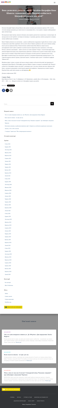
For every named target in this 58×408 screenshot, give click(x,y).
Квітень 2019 (8, 239)
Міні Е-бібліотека (9, 285)
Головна (12, 397)
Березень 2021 (8, 173)
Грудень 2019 (8, 216)
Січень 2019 (7, 248)
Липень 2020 (8, 196)
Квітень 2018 (8, 268)
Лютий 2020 (7, 210)
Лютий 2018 (7, 274)
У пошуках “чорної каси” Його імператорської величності (18, 131)
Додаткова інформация (20, 400)
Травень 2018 (8, 265)
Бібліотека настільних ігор (41, 397)
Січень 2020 (7, 213)
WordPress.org (8, 302)
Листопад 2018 (8, 254)
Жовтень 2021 (8, 152)
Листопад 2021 (8, 149)
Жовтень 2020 (8, 187)
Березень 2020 (8, 207)
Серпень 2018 (8, 262)
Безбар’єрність (40, 400)
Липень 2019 (8, 231)
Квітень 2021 (8, 170)
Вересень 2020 (8, 190)
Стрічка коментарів (9, 299)
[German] (6, 1)
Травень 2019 (8, 236)
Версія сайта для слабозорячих (14, 307)
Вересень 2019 (8, 225)
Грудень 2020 (8, 181)
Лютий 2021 (7, 175)
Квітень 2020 (8, 204)
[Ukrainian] (10, 1)
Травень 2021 (8, 167)
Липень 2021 (8, 161)
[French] (4, 1)
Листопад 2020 (8, 184)
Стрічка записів (8, 296)
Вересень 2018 (8, 260)
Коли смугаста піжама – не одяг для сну (14, 117)
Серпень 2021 (8, 158)
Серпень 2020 (8, 193)
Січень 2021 (7, 178)
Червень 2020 (8, 199)
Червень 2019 (8, 233)
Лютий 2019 (7, 245)
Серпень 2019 (8, 228)
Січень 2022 (7, 144)
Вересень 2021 (8, 155)
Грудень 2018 (8, 251)
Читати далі (18, 342)
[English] (2, 1)
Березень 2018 (8, 271)
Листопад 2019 (8, 219)
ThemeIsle (33, 404)
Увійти (6, 293)
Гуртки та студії (28, 397)
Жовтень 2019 (8, 222)
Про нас (19, 397)
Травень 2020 (8, 202)
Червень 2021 (8, 164)
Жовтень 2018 (8, 257)
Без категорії (11, 85)
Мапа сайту (31, 400)
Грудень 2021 (8, 146)
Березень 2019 (8, 242)
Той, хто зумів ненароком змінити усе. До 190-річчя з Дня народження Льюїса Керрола (25, 114)
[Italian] (8, 1)
